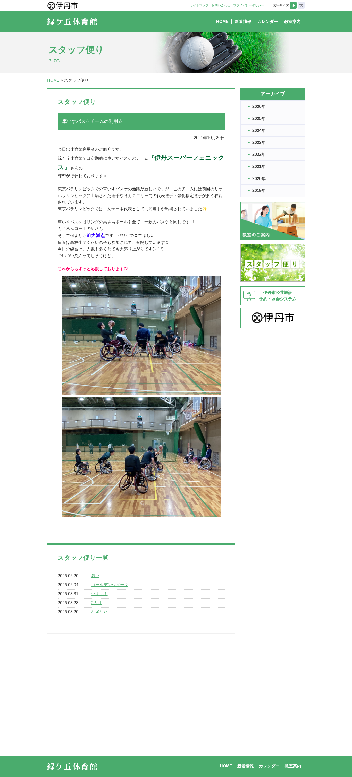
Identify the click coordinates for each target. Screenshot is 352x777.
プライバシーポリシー (248, 5)
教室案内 (292, 21)
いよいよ (99, 594)
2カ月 (96, 603)
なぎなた (99, 612)
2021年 (259, 166)
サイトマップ (199, 5)
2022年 (259, 154)
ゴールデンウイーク (109, 585)
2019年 (259, 190)
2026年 (259, 106)
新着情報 (243, 21)
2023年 (259, 142)
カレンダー (267, 21)
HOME (222, 21)
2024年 (259, 130)
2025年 (259, 118)
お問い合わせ (221, 5)
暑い (95, 576)
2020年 (259, 178)
